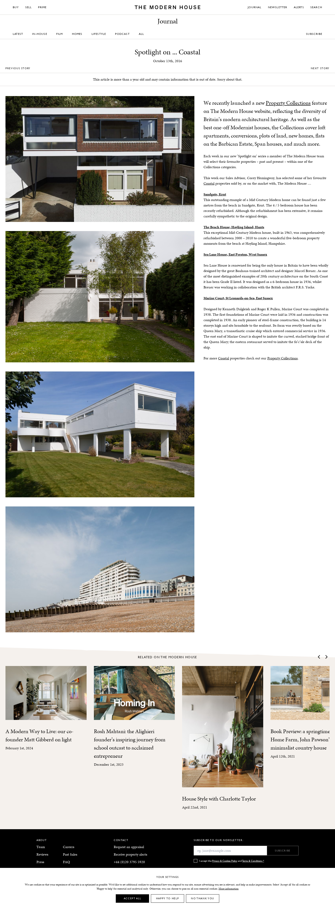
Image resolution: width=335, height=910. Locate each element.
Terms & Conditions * (253, 860)
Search (316, 7)
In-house (39, 34)
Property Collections (288, 103)
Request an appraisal (129, 846)
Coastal (209, 183)
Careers (68, 846)
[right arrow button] (326, 656)
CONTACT (121, 840)
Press (40, 861)
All (141, 34)
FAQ (66, 861)
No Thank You (202, 898)
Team (40, 846)
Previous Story (18, 68)
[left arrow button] (319, 656)
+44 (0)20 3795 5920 (129, 861)
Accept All (132, 898)
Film (59, 34)
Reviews (42, 854)
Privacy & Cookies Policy (224, 860)
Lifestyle (99, 34)
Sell (28, 7)
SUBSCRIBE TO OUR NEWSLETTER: (218, 840)
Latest (18, 34)
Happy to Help (167, 898)
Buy (16, 7)
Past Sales (70, 854)
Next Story (320, 68)
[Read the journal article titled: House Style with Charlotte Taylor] (222, 726)
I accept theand (231, 860)
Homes (77, 34)
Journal (254, 7)
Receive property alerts (130, 854)
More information (229, 889)
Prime (42, 7)
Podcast (122, 34)
